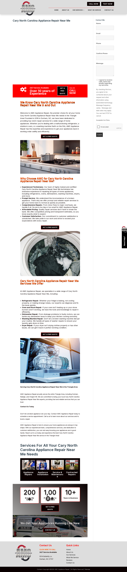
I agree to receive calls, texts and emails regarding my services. (105, 82)
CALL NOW (93, 4)
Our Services (78, 10)
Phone (98, 43)
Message (99, 63)
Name (98, 23)
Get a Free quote (62, 90)
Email (98, 33)
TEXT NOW (107, 4)
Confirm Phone (101, 53)
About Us (65, 10)
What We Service (94, 10)
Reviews (69, 560)
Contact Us (109, 10)
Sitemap (87, 569)
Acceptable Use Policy (103, 120)
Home (56, 10)
